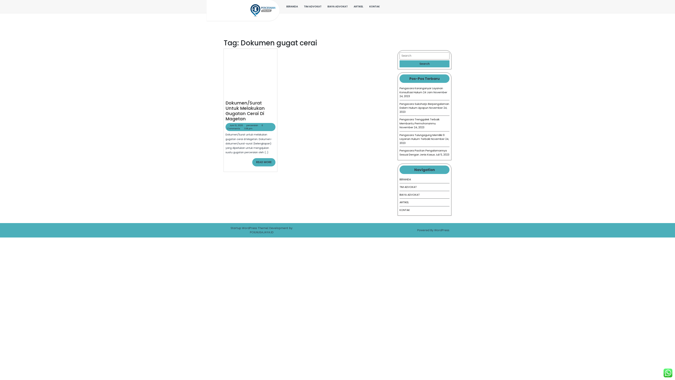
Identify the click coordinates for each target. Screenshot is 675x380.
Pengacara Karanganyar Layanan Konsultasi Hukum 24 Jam (421, 90)
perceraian (252, 125)
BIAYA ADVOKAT (337, 6)
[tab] (424, 63)
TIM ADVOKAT (313, 6)
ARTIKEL (358, 6)
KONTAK (374, 6)
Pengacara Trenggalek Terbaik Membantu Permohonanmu (419, 121)
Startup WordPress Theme (249, 228)
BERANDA (292, 6)
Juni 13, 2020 (236, 125)
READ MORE (265, 163)
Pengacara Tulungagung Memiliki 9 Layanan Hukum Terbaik (422, 137)
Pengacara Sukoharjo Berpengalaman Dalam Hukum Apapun (424, 106)
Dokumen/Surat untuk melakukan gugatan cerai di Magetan (245, 111)
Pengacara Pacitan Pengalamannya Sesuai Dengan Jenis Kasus (423, 152)
